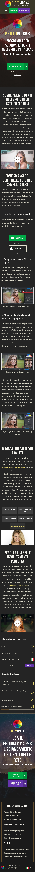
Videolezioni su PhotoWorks (13, 834)
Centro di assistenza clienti (13, 838)
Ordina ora (23, 10)
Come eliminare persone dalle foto (15, 857)
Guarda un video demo (12, 816)
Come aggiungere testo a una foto (15, 853)
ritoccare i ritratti (7, 468)
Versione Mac (17, 75)
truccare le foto (20, 468)
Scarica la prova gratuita (12, 819)
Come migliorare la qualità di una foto (17, 849)
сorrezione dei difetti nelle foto (17, 585)
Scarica (12, 10)
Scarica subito (15, 66)
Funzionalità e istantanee (12, 812)
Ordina (29, 666)
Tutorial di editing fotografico (14, 831)
